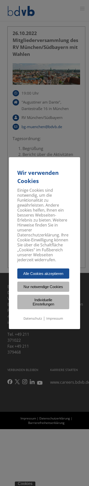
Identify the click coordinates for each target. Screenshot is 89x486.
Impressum (54, 318)
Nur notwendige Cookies (43, 287)
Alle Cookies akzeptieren (43, 273)
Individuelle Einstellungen (43, 302)
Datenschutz (32, 318)
